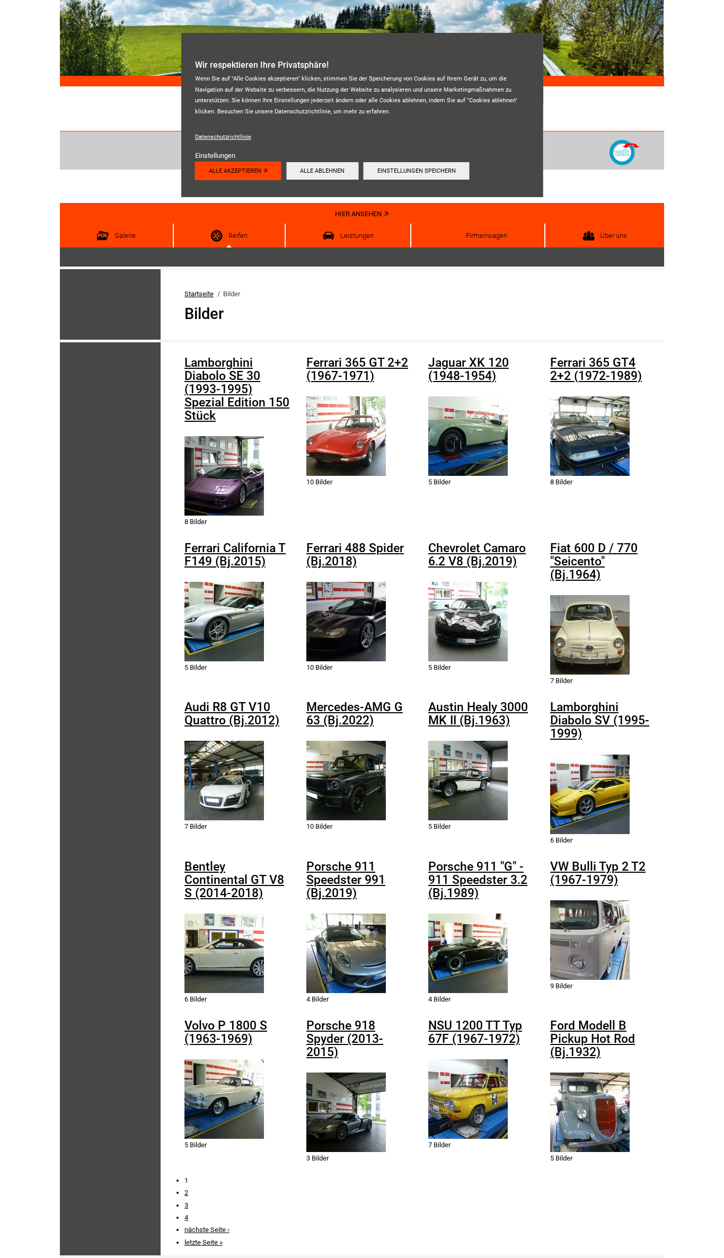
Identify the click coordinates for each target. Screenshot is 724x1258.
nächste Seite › (206, 1230)
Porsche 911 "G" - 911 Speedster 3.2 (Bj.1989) (477, 880)
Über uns (613, 236)
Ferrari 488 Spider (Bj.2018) (355, 555)
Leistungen (357, 236)
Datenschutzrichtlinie (223, 136)
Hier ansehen (358, 214)
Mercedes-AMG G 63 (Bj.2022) (354, 714)
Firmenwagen (486, 236)
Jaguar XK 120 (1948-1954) (468, 369)
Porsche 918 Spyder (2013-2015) (344, 1038)
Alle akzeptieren (235, 170)
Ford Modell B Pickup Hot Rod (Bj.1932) (592, 1038)
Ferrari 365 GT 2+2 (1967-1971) (357, 369)
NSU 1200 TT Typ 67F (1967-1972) (475, 1032)
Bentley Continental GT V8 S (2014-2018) (234, 880)
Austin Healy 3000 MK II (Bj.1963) (478, 714)
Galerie (125, 236)
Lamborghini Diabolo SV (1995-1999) (599, 720)
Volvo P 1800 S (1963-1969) (225, 1032)
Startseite (199, 294)
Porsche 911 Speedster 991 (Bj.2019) (345, 880)
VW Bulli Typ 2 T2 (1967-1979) (598, 873)
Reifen (238, 236)
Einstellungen (215, 156)
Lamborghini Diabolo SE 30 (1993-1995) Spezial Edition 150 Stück (236, 389)
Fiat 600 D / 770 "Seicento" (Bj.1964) (594, 561)
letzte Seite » (203, 1242)
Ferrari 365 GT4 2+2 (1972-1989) (596, 369)
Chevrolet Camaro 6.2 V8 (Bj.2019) (477, 555)
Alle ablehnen (322, 170)
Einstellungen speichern (416, 170)
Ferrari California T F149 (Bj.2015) (235, 555)
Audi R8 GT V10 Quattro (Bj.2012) (231, 714)
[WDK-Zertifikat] (624, 152)
